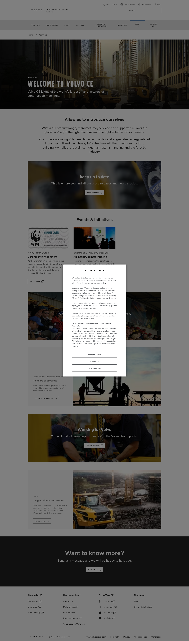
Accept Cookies (94, 355)
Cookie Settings (94, 368)
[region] (94, 321)
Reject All (94, 362)
